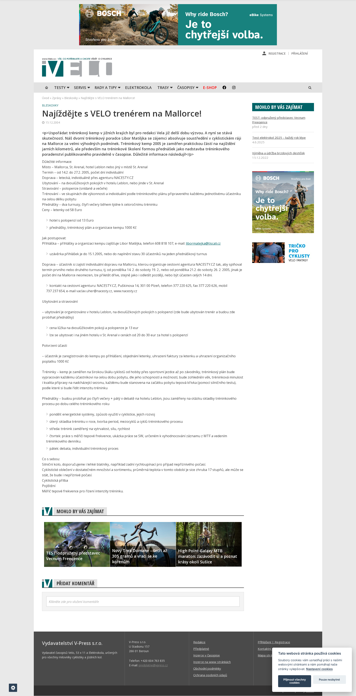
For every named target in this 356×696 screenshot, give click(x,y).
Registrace (277, 53)
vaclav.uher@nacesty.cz (94, 291)
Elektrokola (138, 87)
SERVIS (80, 87)
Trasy (163, 87)
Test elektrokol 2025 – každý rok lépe (279, 137)
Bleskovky (71, 98)
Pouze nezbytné (329, 679)
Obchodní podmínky (207, 668)
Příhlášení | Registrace (274, 642)
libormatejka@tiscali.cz (203, 243)
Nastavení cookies (319, 669)
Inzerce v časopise (206, 655)
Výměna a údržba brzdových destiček (278, 153)
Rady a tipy (106, 87)
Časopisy (185, 87)
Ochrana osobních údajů (210, 675)
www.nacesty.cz (125, 291)
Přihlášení (299, 53)
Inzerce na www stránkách (212, 662)
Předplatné (201, 649)
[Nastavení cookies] (13, 688)
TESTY (60, 87)
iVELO (77, 68)
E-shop (210, 87)
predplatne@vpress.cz (153, 665)
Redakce (199, 642)
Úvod (45, 98)
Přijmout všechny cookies (294, 681)
